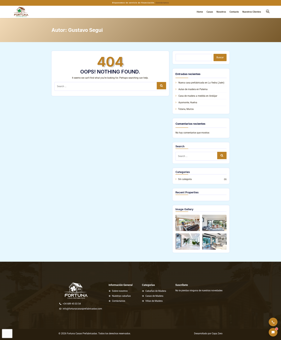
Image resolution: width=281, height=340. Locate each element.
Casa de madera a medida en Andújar (197, 95)
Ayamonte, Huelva (187, 102)
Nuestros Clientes (251, 11)
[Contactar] (273, 322)
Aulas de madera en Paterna (193, 89)
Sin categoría (185, 179)
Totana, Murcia (186, 109)
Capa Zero (217, 333)
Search (161, 85)
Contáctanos (162, 3)
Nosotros (221, 11)
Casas (210, 11)
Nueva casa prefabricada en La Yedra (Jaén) (201, 82)
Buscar (220, 57)
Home (200, 11)
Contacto (234, 11)
